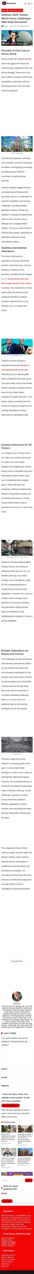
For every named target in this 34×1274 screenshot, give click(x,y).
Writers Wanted (7, 1257)
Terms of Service (8, 1259)
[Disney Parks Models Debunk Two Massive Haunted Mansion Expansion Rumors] (25, 1152)
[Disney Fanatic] (8, 3)
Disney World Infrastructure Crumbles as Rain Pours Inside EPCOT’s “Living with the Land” (8, 1138)
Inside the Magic (8, 1242)
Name (4, 1069)
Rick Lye (6, 26)
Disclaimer (5, 1264)
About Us (5, 1266)
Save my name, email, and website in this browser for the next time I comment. (15, 1097)
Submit (7, 1201)
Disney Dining (7, 1245)
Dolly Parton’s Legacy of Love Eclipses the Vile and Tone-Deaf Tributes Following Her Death (8, 1161)
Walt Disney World (15, 10)
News (4, 10)
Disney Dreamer (8, 1244)
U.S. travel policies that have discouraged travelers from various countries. (16, 283)
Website (5, 1086)
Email (4, 1077)
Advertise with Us (8, 1255)
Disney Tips (6, 1240)
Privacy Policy (7, 1262)
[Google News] (17, 961)
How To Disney (8, 1238)
